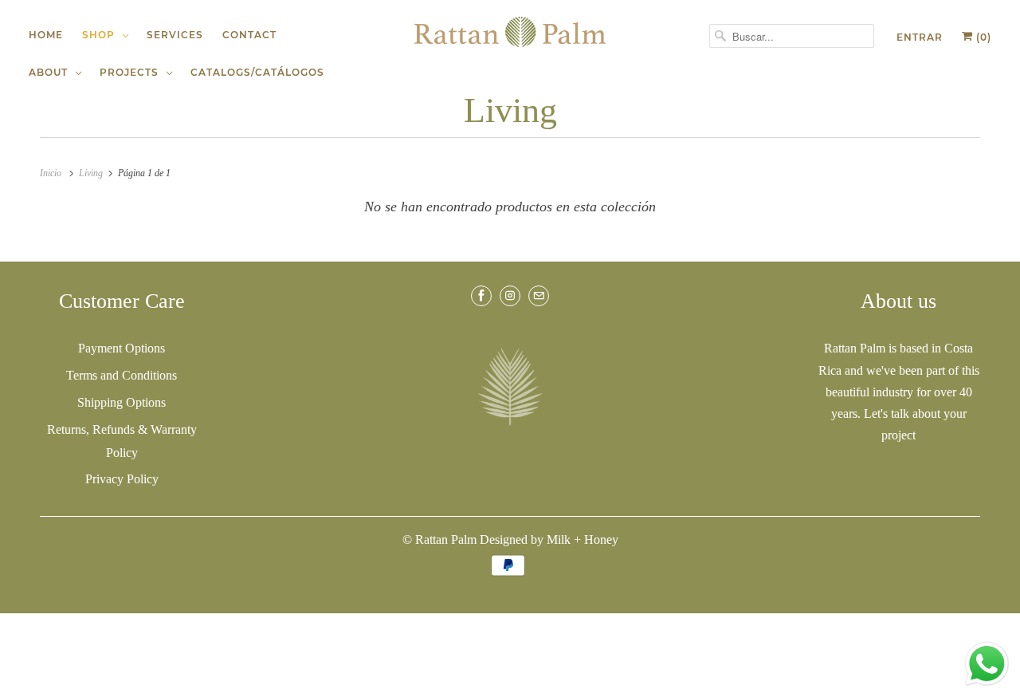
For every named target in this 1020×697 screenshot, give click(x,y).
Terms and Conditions (121, 375)
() (982, 37)
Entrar (919, 37)
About (51, 72)
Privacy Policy (122, 479)
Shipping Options (121, 402)
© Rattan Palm (439, 539)
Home (46, 35)
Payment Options (121, 348)
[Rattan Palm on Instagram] (510, 295)
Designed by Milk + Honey (549, 539)
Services (175, 35)
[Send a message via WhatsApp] (987, 664)
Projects (132, 72)
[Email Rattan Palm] (538, 295)
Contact (249, 35)
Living (510, 110)
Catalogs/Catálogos (257, 72)
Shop (101, 35)
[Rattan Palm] (510, 32)
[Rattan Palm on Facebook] (481, 295)
